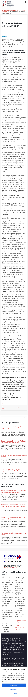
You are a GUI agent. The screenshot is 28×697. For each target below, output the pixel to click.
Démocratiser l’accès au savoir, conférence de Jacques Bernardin (14, 456)
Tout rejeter (14, 693)
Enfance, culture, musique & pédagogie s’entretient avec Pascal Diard (13, 427)
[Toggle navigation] (24, 5)
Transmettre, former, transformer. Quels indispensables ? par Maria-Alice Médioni (11, 470)
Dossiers (11, 407)
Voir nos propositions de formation (19, 627)
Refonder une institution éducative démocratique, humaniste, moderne (13, 518)
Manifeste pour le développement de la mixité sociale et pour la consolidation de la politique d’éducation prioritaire (13, 506)
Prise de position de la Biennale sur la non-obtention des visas (13, 534)
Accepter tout (14, 685)
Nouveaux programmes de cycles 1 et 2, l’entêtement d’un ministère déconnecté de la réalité (13, 441)
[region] (14, 682)
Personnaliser (14, 689)
